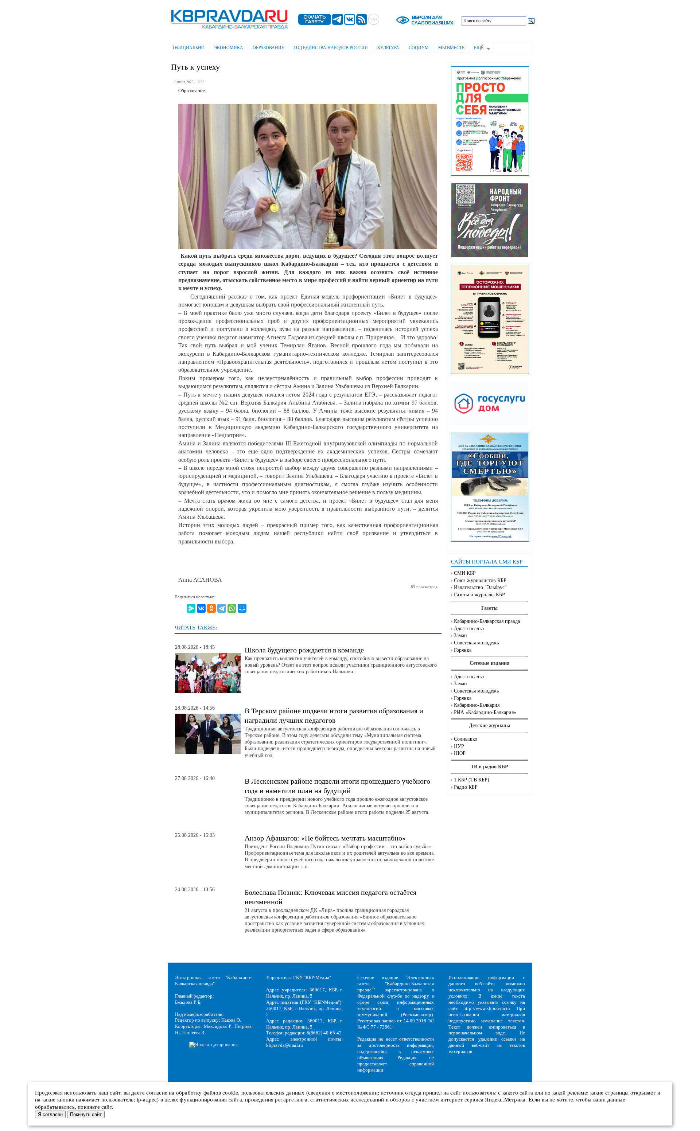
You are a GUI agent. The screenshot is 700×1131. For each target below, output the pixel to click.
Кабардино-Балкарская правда (487, 621)
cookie (230, 1093)
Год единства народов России (330, 47)
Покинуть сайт (86, 1114)
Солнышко (465, 739)
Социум (419, 47)
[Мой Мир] (242, 608)
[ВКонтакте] (201, 608)
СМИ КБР (465, 573)
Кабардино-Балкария (476, 705)
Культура (388, 47)
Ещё (476, 48)
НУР (459, 746)
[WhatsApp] (232, 608)
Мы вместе (451, 47)
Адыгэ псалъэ (469, 628)
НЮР (460, 753)
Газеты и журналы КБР (479, 594)
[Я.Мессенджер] (191, 608)
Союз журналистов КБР (480, 580)
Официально (189, 47)
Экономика (228, 47)
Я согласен (50, 1114)
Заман (460, 635)
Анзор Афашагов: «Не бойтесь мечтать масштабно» (325, 838)
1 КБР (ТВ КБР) (471, 780)
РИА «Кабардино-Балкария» (485, 712)
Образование (268, 47)
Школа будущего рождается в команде (304, 650)
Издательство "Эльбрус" (480, 587)
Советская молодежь (476, 643)
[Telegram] (221, 608)
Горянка (462, 650)
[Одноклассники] (211, 608)
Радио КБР (466, 787)
